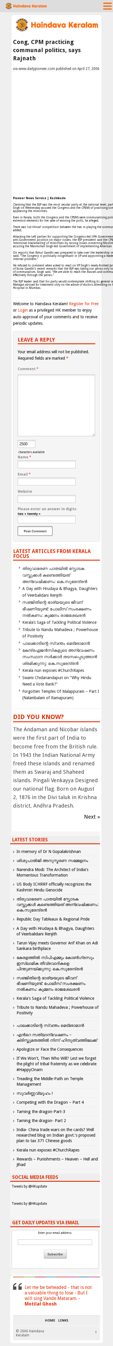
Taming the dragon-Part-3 (41, 1111)
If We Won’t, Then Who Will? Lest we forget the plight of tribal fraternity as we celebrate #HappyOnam (56, 1064)
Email (24, 474)
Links (63, 1321)
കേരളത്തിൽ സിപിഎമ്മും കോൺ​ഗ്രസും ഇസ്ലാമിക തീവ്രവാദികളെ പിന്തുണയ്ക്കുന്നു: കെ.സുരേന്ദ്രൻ (55, 963)
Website (25, 492)
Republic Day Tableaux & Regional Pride (53, 919)
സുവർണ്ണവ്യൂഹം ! (35, 1093)
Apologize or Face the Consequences (50, 1049)
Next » (92, 817)
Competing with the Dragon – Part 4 (50, 1102)
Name (24, 457)
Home (50, 1321)
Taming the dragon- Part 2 (41, 1120)
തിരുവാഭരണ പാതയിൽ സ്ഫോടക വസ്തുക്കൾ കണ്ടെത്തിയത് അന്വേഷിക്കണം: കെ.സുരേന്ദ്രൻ (54, 575)
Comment (28, 369)
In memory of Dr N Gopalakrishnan (49, 851)
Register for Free (84, 303)
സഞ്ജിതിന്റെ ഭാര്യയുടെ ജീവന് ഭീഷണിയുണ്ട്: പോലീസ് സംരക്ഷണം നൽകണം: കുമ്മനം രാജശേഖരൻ (56, 609)
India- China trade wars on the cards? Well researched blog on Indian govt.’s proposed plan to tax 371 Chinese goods (56, 1135)
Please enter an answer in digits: (47, 509)
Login (23, 310)
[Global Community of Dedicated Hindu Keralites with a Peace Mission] (56, 31)
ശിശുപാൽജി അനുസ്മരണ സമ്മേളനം (52, 860)
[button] (107, 6)
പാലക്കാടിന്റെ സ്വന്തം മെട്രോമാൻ (56, 643)
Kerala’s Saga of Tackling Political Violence (59, 622)
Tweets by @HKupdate (29, 1186)
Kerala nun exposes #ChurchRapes (53, 670)
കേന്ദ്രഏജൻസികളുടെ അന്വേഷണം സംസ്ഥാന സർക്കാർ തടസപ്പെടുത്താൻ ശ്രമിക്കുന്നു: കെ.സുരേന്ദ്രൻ (59, 657)
